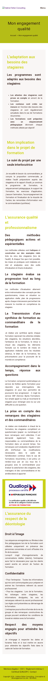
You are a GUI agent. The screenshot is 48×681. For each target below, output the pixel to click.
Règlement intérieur (34, 669)
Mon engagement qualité (28, 35)
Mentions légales (11, 669)
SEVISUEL (33, 678)
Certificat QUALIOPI (19, 672)
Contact (33, 672)
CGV (22, 669)
